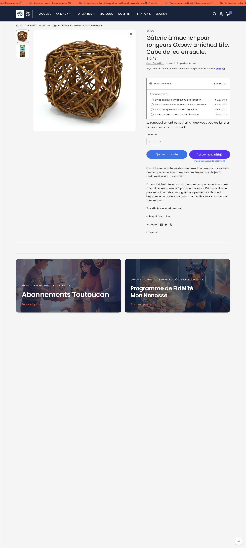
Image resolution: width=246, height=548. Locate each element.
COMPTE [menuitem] (124, 14)
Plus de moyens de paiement (209, 161)
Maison (19, 25)
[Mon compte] (221, 13)
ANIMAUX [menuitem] (62, 14)
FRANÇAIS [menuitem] (144, 14)
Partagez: (151, 224)
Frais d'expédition (155, 63)
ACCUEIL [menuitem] (45, 14)
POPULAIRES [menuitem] (84, 14)
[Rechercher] (214, 13)
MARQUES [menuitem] (106, 14)
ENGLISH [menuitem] (161, 14)
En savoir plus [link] (31, 304)
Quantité (151, 134)
